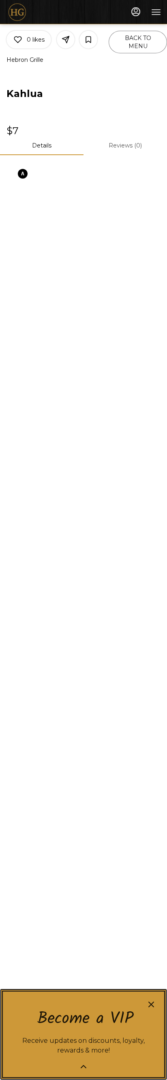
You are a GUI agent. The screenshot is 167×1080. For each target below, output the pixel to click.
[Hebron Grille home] (42, 12)
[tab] (42, 145)
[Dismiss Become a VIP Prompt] (151, 1004)
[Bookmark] (88, 39)
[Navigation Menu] (156, 12)
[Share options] (66, 39)
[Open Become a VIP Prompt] (83, 1067)
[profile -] (136, 12)
